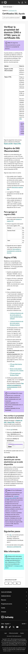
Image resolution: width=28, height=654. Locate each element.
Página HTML (17, 143)
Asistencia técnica (6, 595)
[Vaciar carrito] (25, 2)
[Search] (24, 17)
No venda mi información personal (14, 636)
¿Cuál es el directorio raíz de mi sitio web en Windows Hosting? (16, 323)
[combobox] (12, 17)
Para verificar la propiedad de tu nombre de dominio (14, 251)
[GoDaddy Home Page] (7, 617)
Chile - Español (5, 623)
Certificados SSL (12, 10)
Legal (5, 633)
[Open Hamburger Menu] (1, 2)
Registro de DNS (8, 143)
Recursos (3, 599)
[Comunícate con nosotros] (19, 2)
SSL (11, 534)
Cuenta (3, 607)
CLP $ (23, 623)
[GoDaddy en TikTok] (10, 627)
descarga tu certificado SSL (14, 546)
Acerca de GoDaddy (6, 592)
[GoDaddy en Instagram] (6, 627)
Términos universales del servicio (18, 650)
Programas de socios (6, 603)
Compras (3, 611)
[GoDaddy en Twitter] (13, 627)
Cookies (22, 633)
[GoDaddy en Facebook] (2, 627)
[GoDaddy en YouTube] (17, 627)
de (11, 429)
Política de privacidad (13, 633)
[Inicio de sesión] (22, 2)
